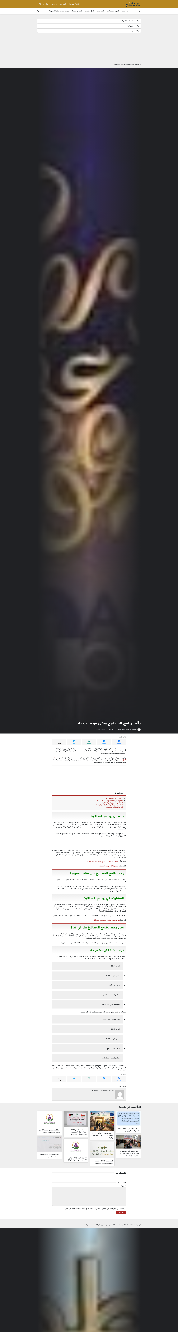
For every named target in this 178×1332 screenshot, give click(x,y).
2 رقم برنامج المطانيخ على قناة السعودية (109, 800)
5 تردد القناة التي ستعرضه (114, 807)
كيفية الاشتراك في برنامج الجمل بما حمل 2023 (102, 861)
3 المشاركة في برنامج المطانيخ (112, 803)
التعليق (123, 1186)
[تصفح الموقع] (139, 11)
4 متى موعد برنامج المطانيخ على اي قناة (109, 805)
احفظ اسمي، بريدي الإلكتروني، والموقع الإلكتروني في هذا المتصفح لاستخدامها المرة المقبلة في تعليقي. (94, 1208)
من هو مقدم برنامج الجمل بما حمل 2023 (106, 920)
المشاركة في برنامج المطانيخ (108, 866)
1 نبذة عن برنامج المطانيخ (114, 798)
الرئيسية (138, 64)
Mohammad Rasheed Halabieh (127, 729)
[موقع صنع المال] (133, 4)
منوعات (98, 729)
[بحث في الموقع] (38, 11)
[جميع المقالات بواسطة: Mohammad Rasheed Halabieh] (119, 1094)
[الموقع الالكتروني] (112, 1094)
